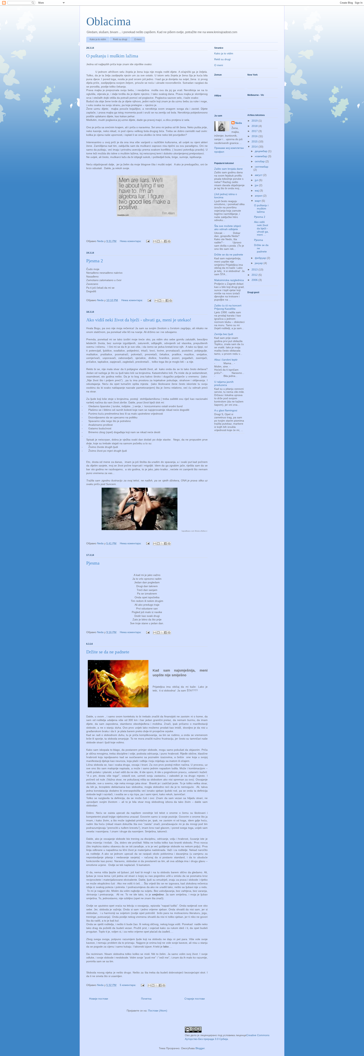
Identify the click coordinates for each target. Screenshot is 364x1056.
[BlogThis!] (158, 241)
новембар (261, 156)
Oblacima (108, 21)
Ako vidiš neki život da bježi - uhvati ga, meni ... (261, 228)
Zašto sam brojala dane (228, 168)
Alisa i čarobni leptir (226, 359)
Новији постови (98, 998)
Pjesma (93, 563)
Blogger (200, 1048)
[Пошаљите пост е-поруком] (147, 241)
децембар (261, 151)
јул (257, 180)
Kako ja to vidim (98, 39)
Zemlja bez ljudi (223, 334)
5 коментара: (128, 984)
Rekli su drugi (120, 39)
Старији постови (194, 998)
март (258, 200)
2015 (255, 141)
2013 (255, 269)
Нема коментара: (131, 241)
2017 (255, 131)
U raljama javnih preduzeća (224, 383)
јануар (259, 263)
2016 (255, 136)
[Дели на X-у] (162, 241)
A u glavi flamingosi (225, 410)
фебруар (261, 257)
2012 (255, 274)
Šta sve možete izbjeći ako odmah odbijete (227, 227)
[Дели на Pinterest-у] (169, 241)
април (259, 195)
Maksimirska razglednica (229, 280)
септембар (261, 166)
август (259, 175)
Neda (238, 122)
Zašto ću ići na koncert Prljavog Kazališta (227, 307)
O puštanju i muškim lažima (112, 55)
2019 (255, 120)
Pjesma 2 (94, 260)
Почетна (146, 998)
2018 (255, 125)
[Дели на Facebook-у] (165, 241)
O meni (138, 39)
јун (257, 185)
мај (257, 190)
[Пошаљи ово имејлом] (155, 241)
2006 (255, 279)
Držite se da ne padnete (107, 651)
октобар (260, 161)
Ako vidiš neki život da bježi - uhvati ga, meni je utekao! (138, 319)
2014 (255, 146)
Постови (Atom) (157, 1010)
